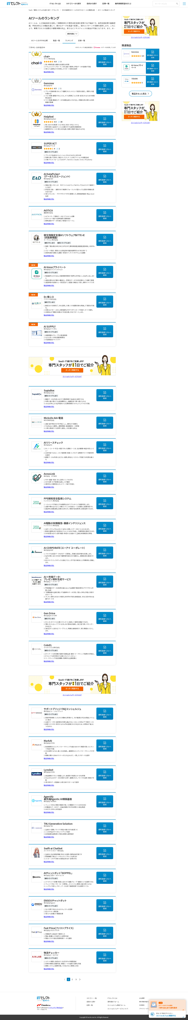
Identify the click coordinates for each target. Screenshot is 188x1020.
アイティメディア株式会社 (55, 1007)
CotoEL (48, 645)
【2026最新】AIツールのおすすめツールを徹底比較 (78, 10)
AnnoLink (49, 473)
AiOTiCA (48, 210)
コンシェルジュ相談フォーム (116, 1005)
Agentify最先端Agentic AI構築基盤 (58, 798)
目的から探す (92, 3)
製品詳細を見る (49, 72)
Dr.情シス (49, 296)
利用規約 (141, 1005)
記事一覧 (105, 3)
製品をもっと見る (139, 93)
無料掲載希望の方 (122, 3)
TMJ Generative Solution (58, 823)
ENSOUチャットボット (55, 900)
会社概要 (141, 998)
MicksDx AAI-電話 (53, 418)
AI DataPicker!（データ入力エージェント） (57, 175)
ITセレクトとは (55, 3)
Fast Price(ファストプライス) (59, 928)
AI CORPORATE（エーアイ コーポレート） (64, 547)
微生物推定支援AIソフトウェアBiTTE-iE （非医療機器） (64, 236)
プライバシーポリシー (145, 1008)
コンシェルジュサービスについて (117, 1009)
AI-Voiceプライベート (55, 267)
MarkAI (48, 740)
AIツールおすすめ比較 (39, 40)
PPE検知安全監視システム (57, 498)
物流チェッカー (51, 952)
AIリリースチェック (53, 442)
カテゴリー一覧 (92, 998)
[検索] (177, 4)
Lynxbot (48, 769)
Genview (49, 83)
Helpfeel (49, 116)
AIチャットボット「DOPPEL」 (58, 873)
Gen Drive (49, 613)
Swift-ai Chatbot (53, 848)
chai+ (47, 56)
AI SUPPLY (50, 326)
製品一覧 (56, 40)
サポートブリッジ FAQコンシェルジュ (62, 709)
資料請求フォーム (113, 1002)
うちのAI (134, 78)
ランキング (69, 40)
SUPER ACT (50, 143)
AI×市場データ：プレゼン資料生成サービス (57, 578)
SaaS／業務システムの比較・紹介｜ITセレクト (44, 10)
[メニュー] (184, 3)
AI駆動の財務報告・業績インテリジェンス (65, 523)
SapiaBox (49, 390)
